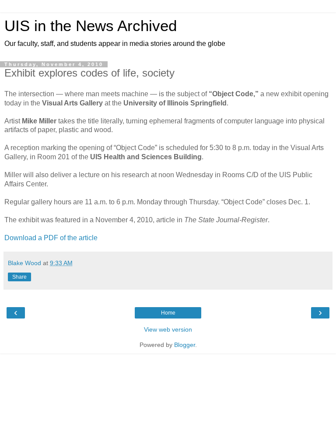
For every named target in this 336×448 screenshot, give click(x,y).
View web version (168, 329)
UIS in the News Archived (90, 26)
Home (168, 313)
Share (19, 277)
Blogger (184, 344)
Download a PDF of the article (51, 238)
